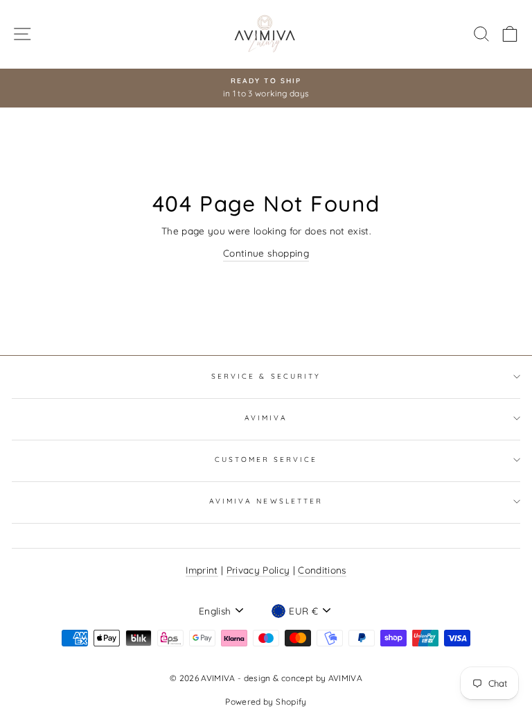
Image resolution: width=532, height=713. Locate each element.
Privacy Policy (258, 570)
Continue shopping (266, 253)
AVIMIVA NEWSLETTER (266, 501)
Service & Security (266, 376)
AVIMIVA (266, 417)
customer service (266, 459)
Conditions (322, 570)
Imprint (202, 570)
